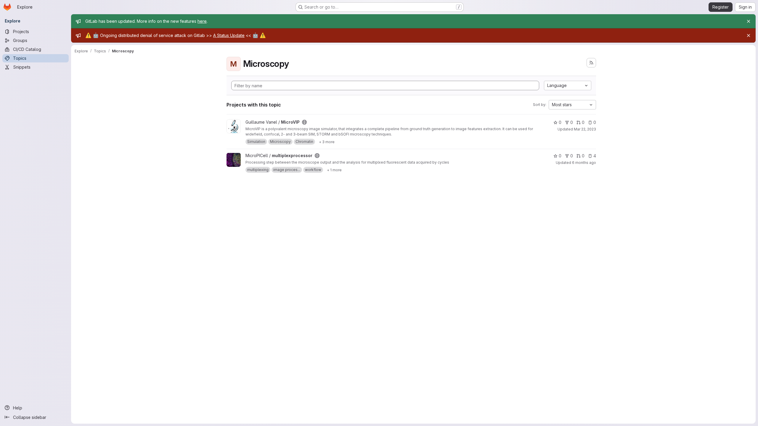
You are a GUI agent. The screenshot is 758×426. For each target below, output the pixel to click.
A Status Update (229, 35)
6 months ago (584, 162)
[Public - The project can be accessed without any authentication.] (304, 122)
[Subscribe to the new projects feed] (591, 62)
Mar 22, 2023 (585, 129)
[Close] (748, 21)
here (202, 21)
